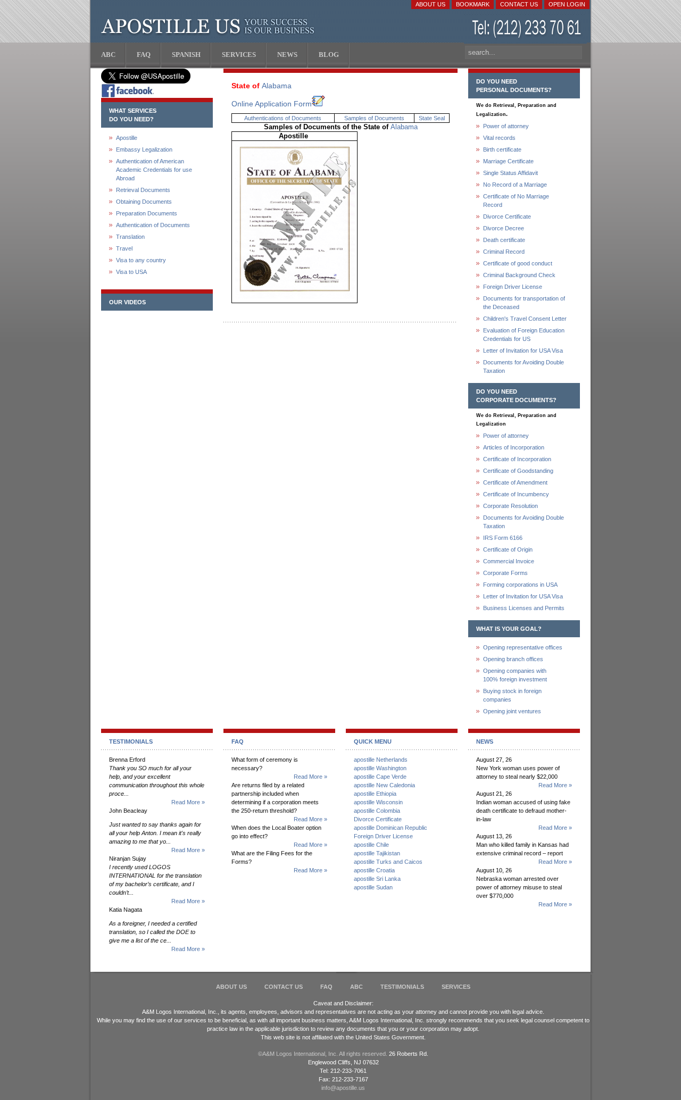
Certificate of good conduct (517, 263)
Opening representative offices (522, 647)
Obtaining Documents (144, 201)
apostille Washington (380, 768)
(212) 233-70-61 (528, 29)
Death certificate (504, 240)
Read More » (188, 802)
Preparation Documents (146, 213)
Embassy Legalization (144, 149)
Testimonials (402, 987)
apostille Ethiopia (375, 793)
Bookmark (472, 4)
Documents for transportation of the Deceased (524, 302)
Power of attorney (506, 126)
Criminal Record (504, 251)
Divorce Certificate (507, 216)
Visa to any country (141, 260)
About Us (430, 4)
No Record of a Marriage (515, 184)
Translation (130, 237)
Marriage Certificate (508, 161)
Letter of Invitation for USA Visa (523, 350)
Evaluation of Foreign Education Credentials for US (523, 334)
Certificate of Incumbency (516, 494)
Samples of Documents (374, 118)
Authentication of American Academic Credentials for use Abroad (154, 169)
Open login (567, 4)
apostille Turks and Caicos (388, 862)
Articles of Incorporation (513, 447)
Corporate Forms (505, 573)
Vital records (499, 138)
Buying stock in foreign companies (512, 695)
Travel (124, 248)
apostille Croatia (374, 870)
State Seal (432, 118)
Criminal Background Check (519, 275)
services (456, 987)
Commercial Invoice (508, 561)
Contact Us (519, 4)
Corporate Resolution (510, 506)
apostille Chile (371, 844)
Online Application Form (271, 103)
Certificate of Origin (508, 549)
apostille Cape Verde (380, 776)
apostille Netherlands (381, 759)
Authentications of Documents (282, 118)
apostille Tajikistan (377, 853)
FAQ (326, 987)
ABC (356, 987)
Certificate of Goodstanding (518, 471)
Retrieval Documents (143, 190)
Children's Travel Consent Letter (525, 318)
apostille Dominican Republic (390, 827)
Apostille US (209, 26)
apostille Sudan (373, 887)
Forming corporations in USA (520, 584)
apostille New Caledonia (384, 785)
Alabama (277, 85)
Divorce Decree (503, 228)
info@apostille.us (343, 1088)
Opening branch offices (513, 659)
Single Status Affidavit (510, 173)
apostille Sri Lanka (377, 879)
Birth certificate (502, 149)
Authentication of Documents (153, 225)
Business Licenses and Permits (523, 608)
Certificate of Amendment (515, 482)
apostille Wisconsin (378, 802)
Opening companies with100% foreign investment (515, 675)
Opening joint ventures (512, 711)
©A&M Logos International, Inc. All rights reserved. (322, 1054)
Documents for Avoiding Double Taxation (523, 366)
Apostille (126, 138)
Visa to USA (131, 272)
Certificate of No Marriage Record (516, 200)
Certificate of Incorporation (517, 459)
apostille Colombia (377, 810)
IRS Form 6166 (502, 538)
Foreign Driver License (512, 287)
